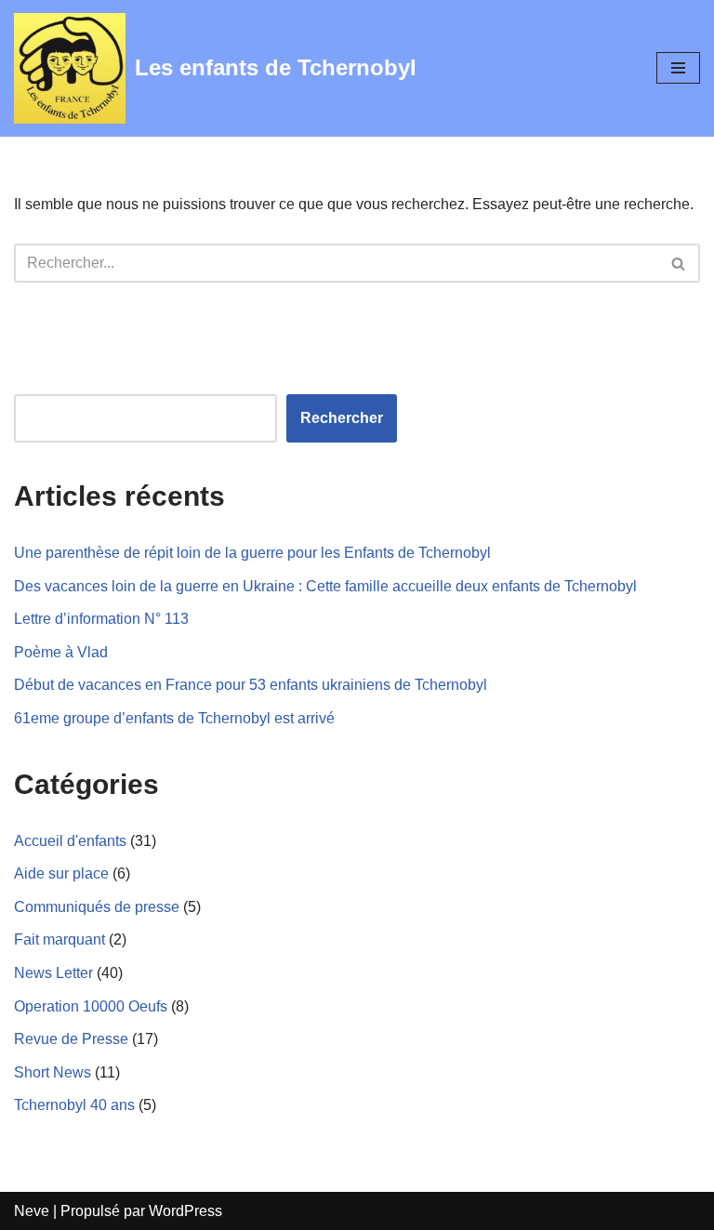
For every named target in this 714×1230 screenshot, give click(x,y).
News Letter (53, 973)
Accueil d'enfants (70, 841)
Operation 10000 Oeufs (90, 1006)
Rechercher (341, 418)
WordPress (185, 1211)
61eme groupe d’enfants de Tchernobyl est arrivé (174, 718)
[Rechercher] (679, 263)
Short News (52, 1072)
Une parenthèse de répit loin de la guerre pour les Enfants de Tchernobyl (252, 553)
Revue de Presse (71, 1039)
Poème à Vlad (61, 652)
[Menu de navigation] (678, 68)
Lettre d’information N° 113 (101, 619)
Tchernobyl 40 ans (74, 1105)
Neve (31, 1211)
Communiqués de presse (96, 907)
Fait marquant (59, 939)
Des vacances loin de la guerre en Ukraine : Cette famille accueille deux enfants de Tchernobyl (325, 586)
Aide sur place (61, 873)
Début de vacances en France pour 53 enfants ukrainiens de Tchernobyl (250, 685)
